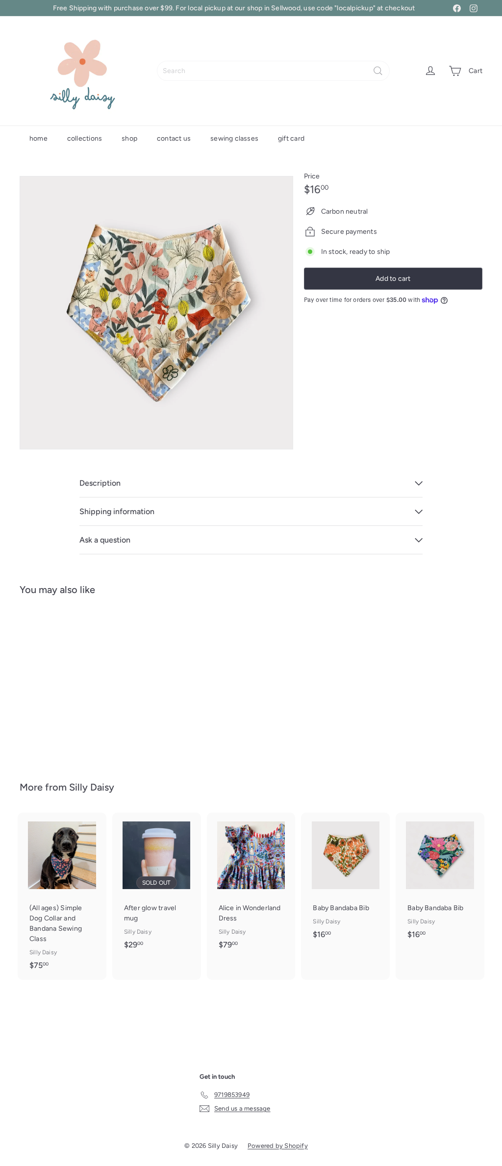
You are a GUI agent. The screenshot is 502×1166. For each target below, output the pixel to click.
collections (84, 138)
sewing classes (234, 138)
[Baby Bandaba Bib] (345, 881)
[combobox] (273, 71)
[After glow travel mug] (156, 886)
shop (129, 138)
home (38, 138)
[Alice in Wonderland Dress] (251, 886)
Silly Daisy (91, 787)
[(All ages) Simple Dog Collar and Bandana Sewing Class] (62, 896)
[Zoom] (156, 312)
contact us (174, 138)
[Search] (378, 71)
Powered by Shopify (278, 1145)
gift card (291, 138)
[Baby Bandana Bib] (54, 681)
